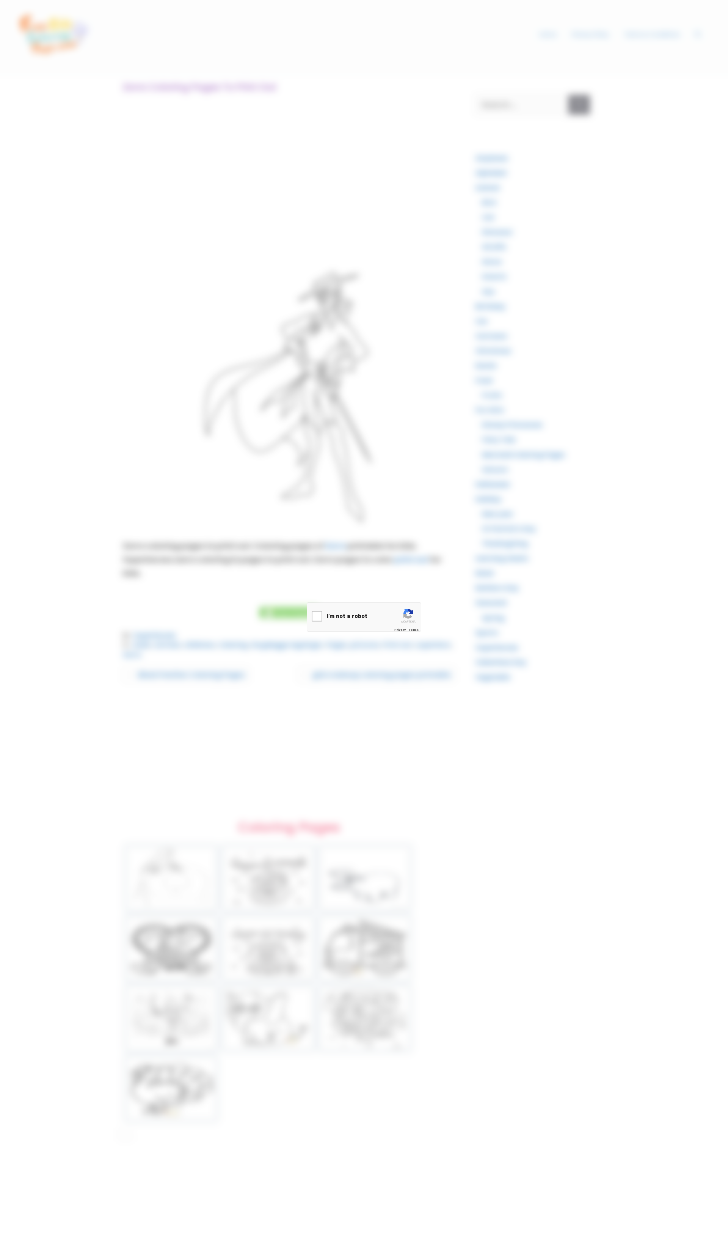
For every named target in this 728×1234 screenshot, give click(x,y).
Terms (414, 630)
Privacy (400, 630)
